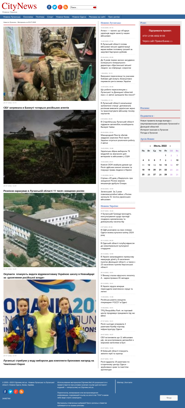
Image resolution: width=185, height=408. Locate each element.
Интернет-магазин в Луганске (154, 129)
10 (177, 160)
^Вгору (169, 398)
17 (177, 164)
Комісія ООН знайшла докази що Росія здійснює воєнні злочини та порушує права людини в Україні (116, 167)
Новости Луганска (9, 22)
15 (165, 164)
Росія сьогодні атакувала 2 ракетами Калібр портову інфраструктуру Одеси (113, 326)
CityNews (19, 6)
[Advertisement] (157, 74)
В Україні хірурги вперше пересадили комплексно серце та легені (117, 289)
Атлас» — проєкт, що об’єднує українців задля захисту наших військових (115, 33)
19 (149, 169)
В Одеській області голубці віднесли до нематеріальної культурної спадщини (118, 246)
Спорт (50, 16)
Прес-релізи (114, 16)
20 (154, 169)
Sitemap (120, 382)
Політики (40, 16)
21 (160, 169)
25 (143, 174)
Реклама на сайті (97, 16)
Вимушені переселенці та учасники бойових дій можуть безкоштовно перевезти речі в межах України (117, 78)
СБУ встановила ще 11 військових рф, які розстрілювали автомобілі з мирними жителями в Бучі (117, 340)
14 (160, 164)
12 (149, 164)
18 (143, 169)
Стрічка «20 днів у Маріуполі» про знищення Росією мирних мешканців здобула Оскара (117, 181)
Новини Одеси (79, 16)
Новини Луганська (11, 16)
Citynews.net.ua (87, 387)
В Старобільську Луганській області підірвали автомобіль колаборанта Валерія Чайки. (117, 124)
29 (165, 174)
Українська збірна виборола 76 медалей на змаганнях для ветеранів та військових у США (115, 154)
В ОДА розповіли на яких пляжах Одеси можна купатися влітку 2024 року (117, 232)
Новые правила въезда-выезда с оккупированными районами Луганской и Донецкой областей (159, 123)
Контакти (128, 382)
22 (165, 169)
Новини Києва (62, 16)
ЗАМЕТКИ (6, 398)
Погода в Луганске (149, 132)
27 (154, 174)
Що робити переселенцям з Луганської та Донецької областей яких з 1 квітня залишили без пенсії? (118, 92)
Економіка (28, 16)
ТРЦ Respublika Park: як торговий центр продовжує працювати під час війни (118, 313)
